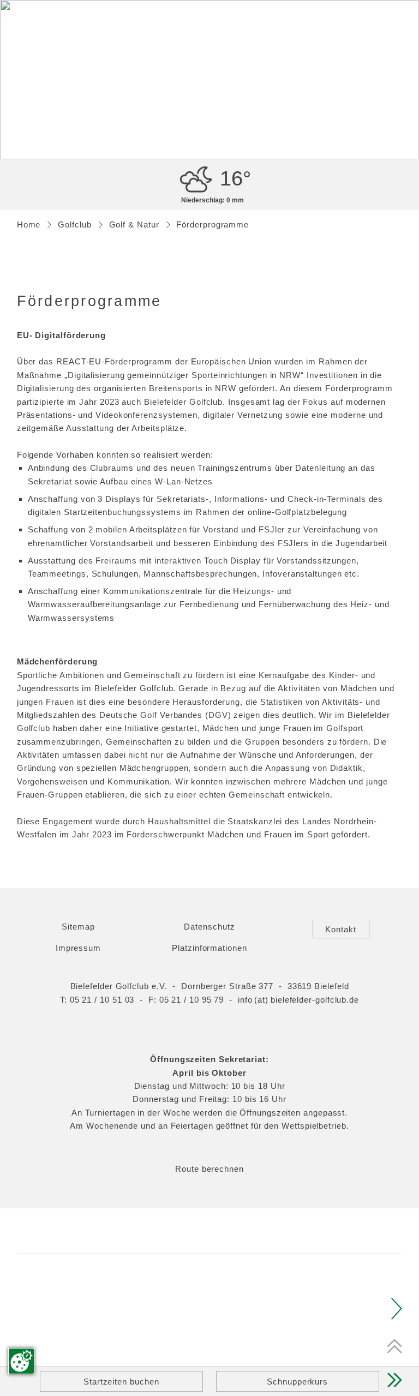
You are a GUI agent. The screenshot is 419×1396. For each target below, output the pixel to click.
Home (29, 224)
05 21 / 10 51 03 (102, 999)
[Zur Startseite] (210, 42)
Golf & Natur (134, 224)
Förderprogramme (212, 224)
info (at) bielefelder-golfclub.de (298, 999)
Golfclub (74, 224)
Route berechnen (209, 1168)
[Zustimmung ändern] (21, 1361)
